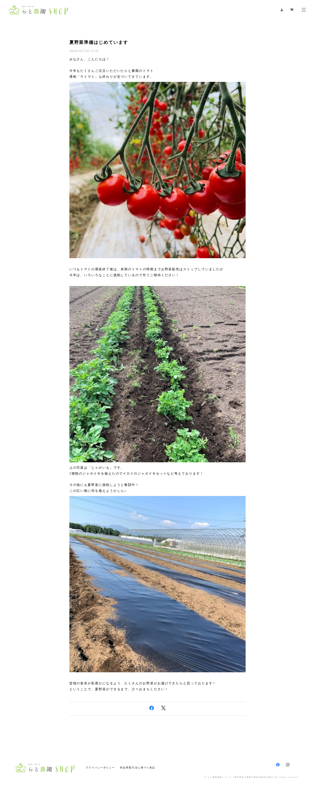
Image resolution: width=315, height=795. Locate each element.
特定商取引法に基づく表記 (137, 767)
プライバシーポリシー (100, 767)
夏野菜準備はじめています (98, 42)
